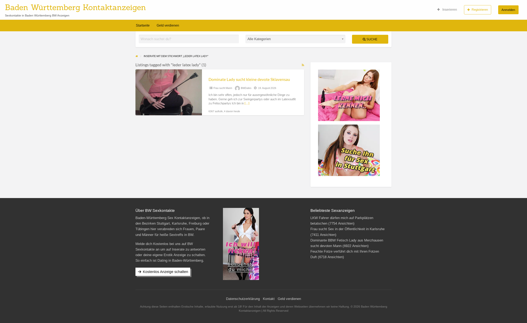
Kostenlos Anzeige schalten (165, 272)
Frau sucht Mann (222, 88)
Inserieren (449, 9)
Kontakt (269, 299)
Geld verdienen (168, 25)
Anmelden (508, 10)
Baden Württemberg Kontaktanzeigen (75, 7)
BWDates (246, 88)
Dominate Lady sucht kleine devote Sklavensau (249, 79)
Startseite (143, 25)
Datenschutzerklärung (243, 299)
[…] (247, 103)
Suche (371, 39)
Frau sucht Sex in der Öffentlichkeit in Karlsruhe (347, 229)
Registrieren (480, 9)
